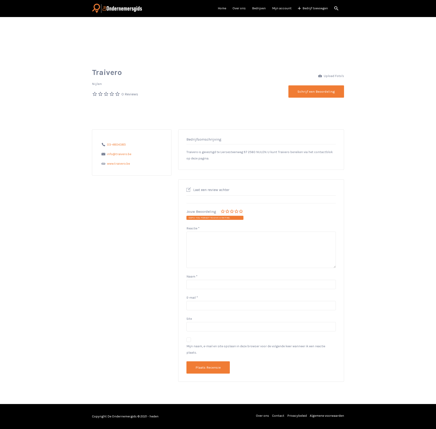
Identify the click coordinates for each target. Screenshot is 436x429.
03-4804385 (116, 144)
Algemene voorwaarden (327, 416)
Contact (278, 416)
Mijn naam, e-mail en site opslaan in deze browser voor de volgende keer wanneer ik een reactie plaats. (255, 349)
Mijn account (282, 8)
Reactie (193, 228)
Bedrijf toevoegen (315, 8)
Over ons (239, 8)
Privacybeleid (297, 416)
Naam (192, 276)
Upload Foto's (333, 76)
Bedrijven (259, 8)
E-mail (192, 298)
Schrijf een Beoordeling (316, 91)
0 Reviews (129, 94)
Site (189, 319)
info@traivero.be (119, 154)
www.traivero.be (118, 164)
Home (222, 8)
